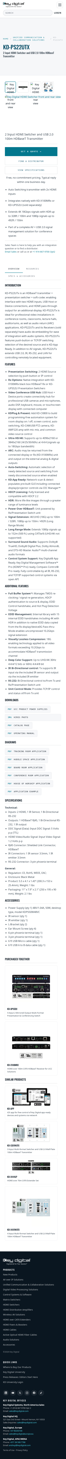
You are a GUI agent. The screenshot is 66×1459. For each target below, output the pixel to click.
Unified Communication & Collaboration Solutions (29, 39)
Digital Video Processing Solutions (20, 1289)
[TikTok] (41, 1393)
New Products (10, 1274)
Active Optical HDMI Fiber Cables (20, 1334)
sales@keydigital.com (19, 1411)
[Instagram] (27, 1393)
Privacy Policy (22, 1450)
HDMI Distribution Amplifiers (18, 1309)
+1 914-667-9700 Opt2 (44, 251)
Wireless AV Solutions (14, 1314)
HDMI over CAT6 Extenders (17, 1319)
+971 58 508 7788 (17, 1442)
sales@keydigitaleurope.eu (21, 1433)
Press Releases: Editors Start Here (20, 1377)
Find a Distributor (31, 161)
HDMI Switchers (11, 1304)
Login (58, 12)
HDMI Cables (9, 1329)
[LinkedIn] (6, 1393)
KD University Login (13, 1382)
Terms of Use (8, 1450)
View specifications (31, 170)
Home (6, 39)
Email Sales (11, 251)
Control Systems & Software (17, 1294)
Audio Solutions (11, 1339)
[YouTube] (13, 1393)
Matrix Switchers (11, 1299)
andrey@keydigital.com (20, 1445)
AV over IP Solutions (13, 1279)
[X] (20, 1393)
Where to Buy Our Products (17, 1367)
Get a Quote (29, 151)
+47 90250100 (16, 1430)
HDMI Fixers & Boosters (15, 1324)
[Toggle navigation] (60, 5)
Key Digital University (14, 1372)
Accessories (9, 1344)
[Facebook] (34, 1393)
